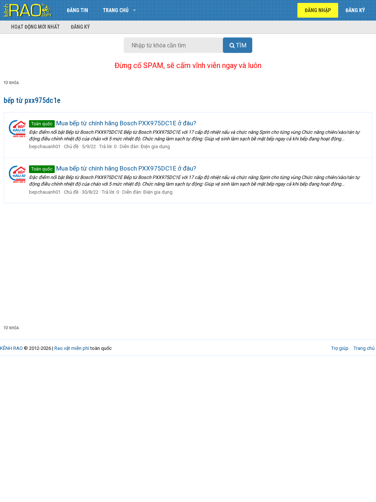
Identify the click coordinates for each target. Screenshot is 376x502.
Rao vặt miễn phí (71, 348)
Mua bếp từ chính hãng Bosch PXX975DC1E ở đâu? (113, 123)
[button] (134, 10)
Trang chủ (116, 10)
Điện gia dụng (155, 146)
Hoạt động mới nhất (35, 27)
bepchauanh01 (45, 146)
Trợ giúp (339, 348)
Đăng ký (80, 27)
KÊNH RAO (11, 348)
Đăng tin (77, 10)
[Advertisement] (188, 258)
